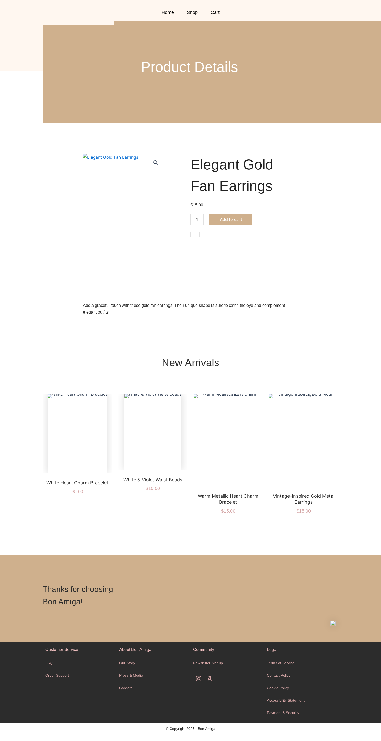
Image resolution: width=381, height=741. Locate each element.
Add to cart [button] (84, 439)
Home (167, 12)
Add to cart (231, 219)
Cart (215, 12)
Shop (192, 12)
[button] (155, 162)
